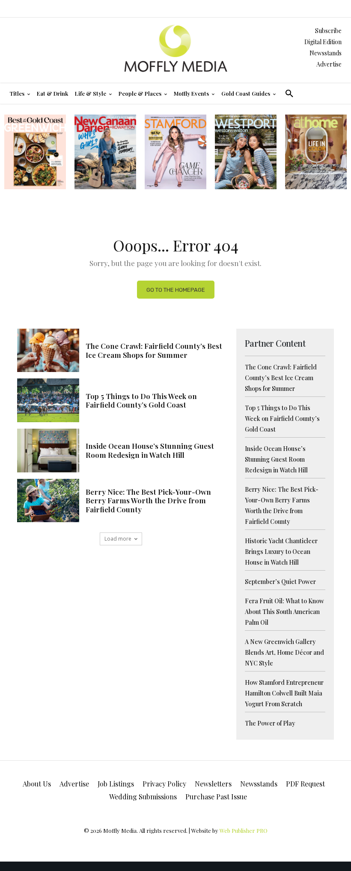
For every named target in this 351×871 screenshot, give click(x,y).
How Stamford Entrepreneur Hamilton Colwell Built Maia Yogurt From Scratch (284, 693)
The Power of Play (270, 723)
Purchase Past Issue (216, 796)
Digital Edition (323, 42)
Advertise (329, 64)
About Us (37, 783)
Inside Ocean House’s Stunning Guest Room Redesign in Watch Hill (150, 450)
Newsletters (213, 783)
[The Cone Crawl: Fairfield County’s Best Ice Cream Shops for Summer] (48, 350)
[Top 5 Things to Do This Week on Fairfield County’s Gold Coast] (48, 400)
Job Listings (116, 783)
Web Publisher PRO (244, 830)
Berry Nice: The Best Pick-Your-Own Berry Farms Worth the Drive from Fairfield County (148, 500)
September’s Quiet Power (280, 582)
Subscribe (328, 31)
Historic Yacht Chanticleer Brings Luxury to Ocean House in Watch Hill (281, 551)
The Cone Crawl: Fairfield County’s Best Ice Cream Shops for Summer (154, 350)
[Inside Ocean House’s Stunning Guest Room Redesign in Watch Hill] (48, 450)
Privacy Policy (164, 783)
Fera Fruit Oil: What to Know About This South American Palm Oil (284, 611)
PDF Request (305, 783)
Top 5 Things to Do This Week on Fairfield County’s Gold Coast (141, 400)
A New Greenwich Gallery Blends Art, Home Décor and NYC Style (284, 652)
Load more (117, 538)
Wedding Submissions (143, 796)
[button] (289, 93)
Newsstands (325, 53)
